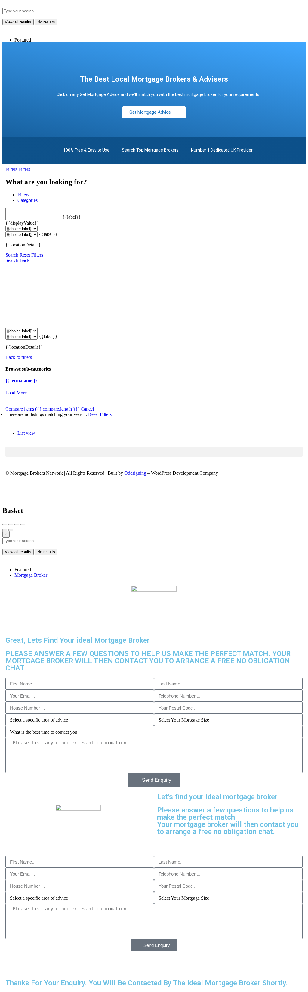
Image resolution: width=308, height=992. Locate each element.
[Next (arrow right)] (10, 530)
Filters (11, 169)
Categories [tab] (27, 200)
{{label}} (71, 217)
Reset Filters (31, 254)
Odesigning (135, 473)
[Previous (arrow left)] (4, 530)
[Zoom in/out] (22, 524)
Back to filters (18, 357)
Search (11, 254)
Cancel (87, 408)
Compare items (42, 408)
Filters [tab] (23, 194)
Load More (16, 392)
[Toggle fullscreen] (16, 524)
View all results (18, 22)
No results (46, 22)
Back (24, 260)
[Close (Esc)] (4, 524)
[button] (154, 452)
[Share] (10, 524)
